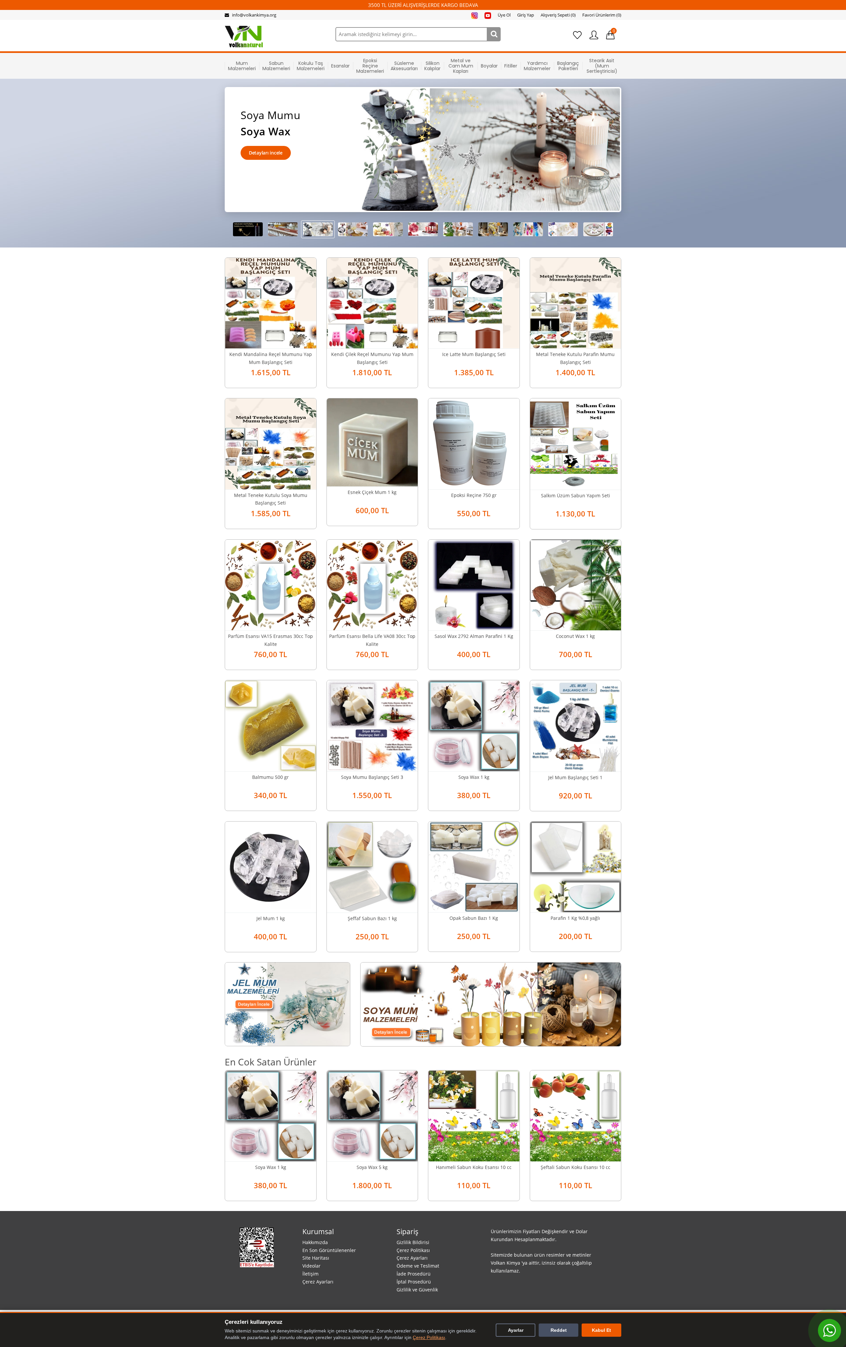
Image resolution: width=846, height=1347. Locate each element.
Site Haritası (315, 1258)
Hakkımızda (315, 1242)
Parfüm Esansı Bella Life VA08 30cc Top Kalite (372, 640)
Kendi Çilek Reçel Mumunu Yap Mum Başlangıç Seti (372, 358)
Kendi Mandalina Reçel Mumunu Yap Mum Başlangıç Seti (270, 358)
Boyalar (489, 66)
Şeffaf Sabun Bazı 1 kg (372, 918)
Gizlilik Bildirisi (413, 1242)
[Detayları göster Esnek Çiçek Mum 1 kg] (372, 441)
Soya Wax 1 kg (473, 777)
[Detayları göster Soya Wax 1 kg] (473, 725)
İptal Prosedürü (414, 1282)
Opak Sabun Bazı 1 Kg (473, 918)
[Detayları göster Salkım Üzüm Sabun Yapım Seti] (575, 443)
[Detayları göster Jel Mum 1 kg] (270, 866)
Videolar (311, 1266)
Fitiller (510, 66)
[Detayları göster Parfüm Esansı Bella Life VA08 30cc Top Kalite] (372, 584)
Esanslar (340, 66)
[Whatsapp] (829, 1330)
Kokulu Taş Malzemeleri (311, 66)
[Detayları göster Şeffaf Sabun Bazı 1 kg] (372, 866)
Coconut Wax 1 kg (575, 636)
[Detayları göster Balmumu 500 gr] (270, 725)
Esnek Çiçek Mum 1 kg (372, 492)
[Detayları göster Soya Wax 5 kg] (372, 1115)
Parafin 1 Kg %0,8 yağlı (575, 918)
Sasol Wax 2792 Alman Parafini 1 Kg (474, 636)
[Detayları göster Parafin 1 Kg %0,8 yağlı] (575, 866)
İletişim (310, 1274)
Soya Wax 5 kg (372, 1167)
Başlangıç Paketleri (568, 66)
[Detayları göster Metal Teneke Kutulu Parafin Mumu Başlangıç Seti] (575, 302)
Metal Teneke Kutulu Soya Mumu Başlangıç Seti (270, 499)
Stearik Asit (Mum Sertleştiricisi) (602, 65)
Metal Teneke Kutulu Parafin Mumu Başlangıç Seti (575, 358)
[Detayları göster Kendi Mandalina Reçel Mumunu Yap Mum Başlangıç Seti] (270, 302)
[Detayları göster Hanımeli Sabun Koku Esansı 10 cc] (473, 1115)
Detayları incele (266, 153)
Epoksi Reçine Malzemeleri (370, 65)
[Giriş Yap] (594, 35)
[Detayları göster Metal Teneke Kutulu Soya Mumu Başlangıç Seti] (270, 443)
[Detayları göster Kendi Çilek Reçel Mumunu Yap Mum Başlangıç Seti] (372, 302)
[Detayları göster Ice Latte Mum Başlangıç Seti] (473, 302)
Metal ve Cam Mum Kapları (460, 65)
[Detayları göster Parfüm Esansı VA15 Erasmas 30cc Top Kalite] (270, 584)
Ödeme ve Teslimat (418, 1266)
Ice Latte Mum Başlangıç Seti (474, 354)
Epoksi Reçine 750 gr (474, 495)
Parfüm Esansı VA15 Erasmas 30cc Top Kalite (270, 640)
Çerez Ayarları (317, 1282)
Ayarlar (515, 1330)
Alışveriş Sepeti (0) (558, 15)
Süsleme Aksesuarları (404, 66)
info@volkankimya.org (254, 15)
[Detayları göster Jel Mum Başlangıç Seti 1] (575, 725)
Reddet (559, 1330)
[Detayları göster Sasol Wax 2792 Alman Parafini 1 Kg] (473, 584)
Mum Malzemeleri (242, 66)
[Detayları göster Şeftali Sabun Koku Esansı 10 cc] (575, 1115)
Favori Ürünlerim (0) (601, 15)
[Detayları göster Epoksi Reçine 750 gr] (473, 443)
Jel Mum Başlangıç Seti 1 (575, 777)
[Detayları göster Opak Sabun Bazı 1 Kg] (473, 866)
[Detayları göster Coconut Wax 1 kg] (575, 584)
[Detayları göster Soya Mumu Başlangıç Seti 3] (372, 725)
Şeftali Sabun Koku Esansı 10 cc (575, 1167)
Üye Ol (504, 15)
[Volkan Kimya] (244, 36)
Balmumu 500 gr (270, 777)
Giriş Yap (525, 15)
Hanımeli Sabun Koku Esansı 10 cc (474, 1167)
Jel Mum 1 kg (270, 918)
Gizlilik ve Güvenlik (417, 1289)
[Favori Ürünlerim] (577, 35)
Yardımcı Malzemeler (537, 66)
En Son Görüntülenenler (329, 1250)
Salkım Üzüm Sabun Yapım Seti (575, 495)
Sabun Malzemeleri (276, 66)
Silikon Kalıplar (432, 66)
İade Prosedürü (414, 1274)
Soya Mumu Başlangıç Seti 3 (372, 777)
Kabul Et (601, 1330)
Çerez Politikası (413, 1250)
